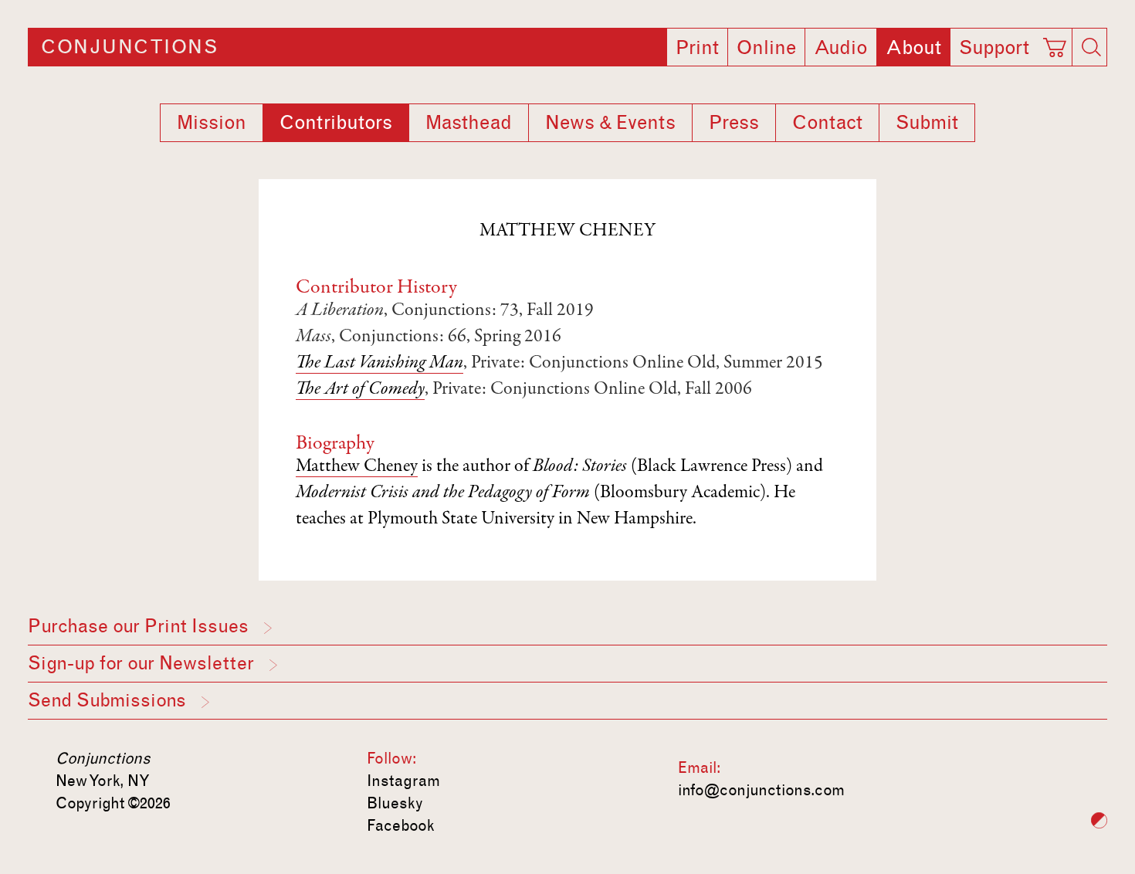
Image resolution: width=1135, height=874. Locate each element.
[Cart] (1057, 42)
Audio (841, 47)
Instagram (403, 780)
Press (734, 122)
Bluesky (395, 803)
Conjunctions (129, 47)
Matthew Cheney (357, 467)
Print (697, 47)
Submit (927, 122)
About (913, 47)
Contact (827, 122)
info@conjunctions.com (761, 790)
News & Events (610, 122)
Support (994, 47)
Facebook (401, 825)
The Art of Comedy (360, 390)
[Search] (1091, 47)
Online (766, 47)
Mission (211, 122)
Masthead (468, 122)
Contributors (336, 122)
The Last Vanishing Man (379, 363)
